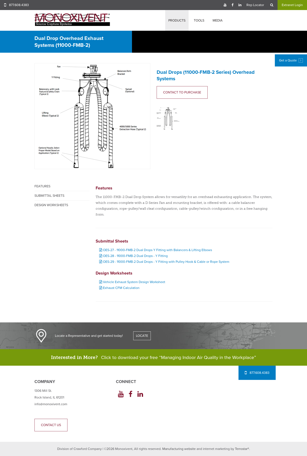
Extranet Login (292, 5)
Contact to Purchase (182, 92)
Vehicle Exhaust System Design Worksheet (133, 282)
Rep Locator (255, 5)
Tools (199, 20)
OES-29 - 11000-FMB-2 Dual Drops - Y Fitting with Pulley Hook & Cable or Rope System (165, 262)
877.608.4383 (19, 5)
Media (218, 20)
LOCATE (142, 336)
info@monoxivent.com (50, 404)
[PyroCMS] (72, 19)
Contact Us (51, 425)
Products (176, 20)
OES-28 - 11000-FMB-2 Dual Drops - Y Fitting (135, 256)
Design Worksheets (51, 205)
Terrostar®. (242, 449)
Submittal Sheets (49, 196)
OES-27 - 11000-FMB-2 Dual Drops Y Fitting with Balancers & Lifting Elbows (157, 250)
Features (42, 186)
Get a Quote (288, 60)
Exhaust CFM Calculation (121, 288)
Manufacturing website (179, 449)
